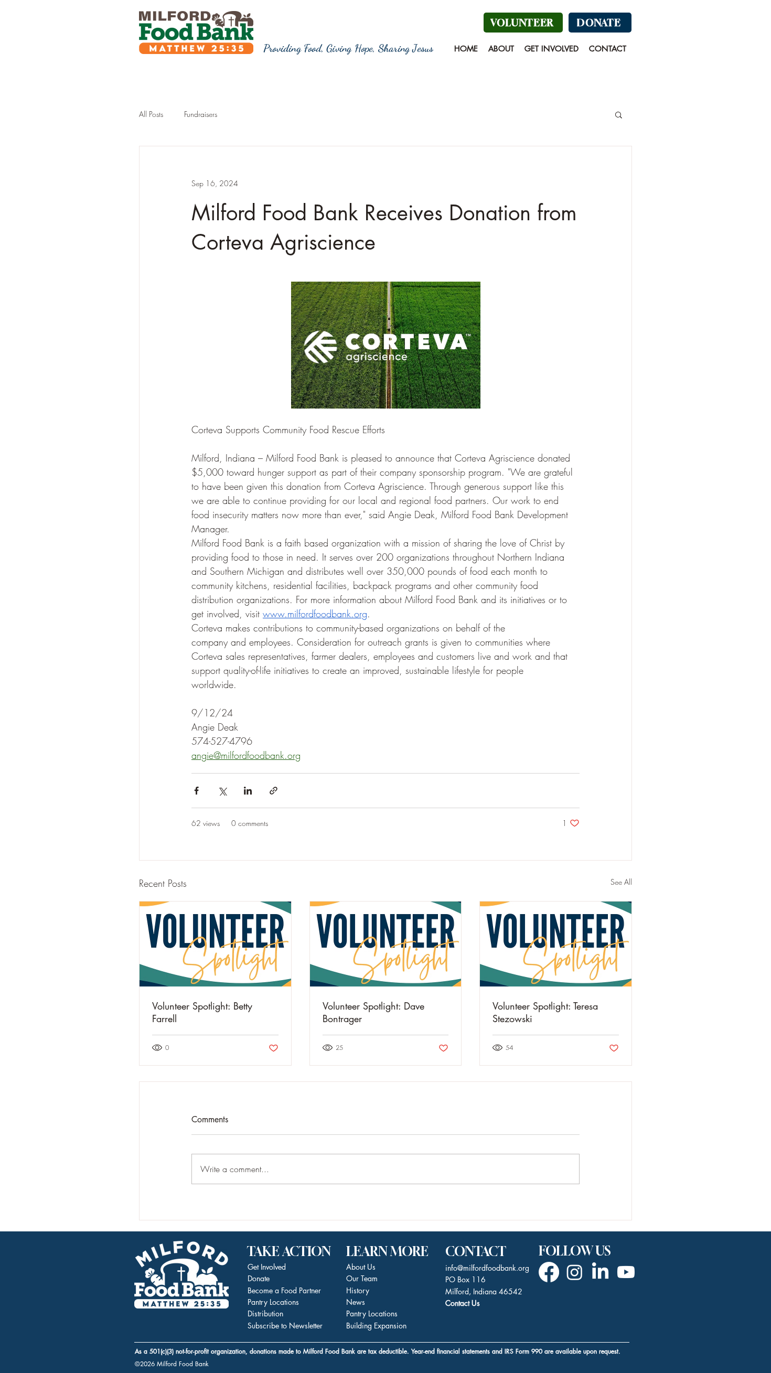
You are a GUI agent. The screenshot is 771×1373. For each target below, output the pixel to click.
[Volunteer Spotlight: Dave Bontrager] (386, 944)
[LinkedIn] (600, 1272)
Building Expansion (376, 1326)
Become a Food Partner (284, 1290)
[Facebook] (549, 1272)
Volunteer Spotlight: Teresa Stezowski (545, 1012)
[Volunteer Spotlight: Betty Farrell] (215, 944)
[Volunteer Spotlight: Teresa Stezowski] (555, 944)
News (355, 1302)
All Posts (151, 114)
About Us (361, 1267)
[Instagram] (574, 1272)
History (357, 1290)
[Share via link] (274, 791)
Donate (259, 1278)
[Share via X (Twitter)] (222, 791)
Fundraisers (200, 114)
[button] (501, 49)
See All (621, 882)
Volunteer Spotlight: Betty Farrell (202, 1012)
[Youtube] (626, 1272)
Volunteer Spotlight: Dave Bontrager (373, 1012)
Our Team (362, 1278)
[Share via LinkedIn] (248, 791)
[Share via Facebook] (196, 791)
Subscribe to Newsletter (285, 1326)
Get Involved (267, 1267)
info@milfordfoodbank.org (487, 1268)
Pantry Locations (372, 1313)
